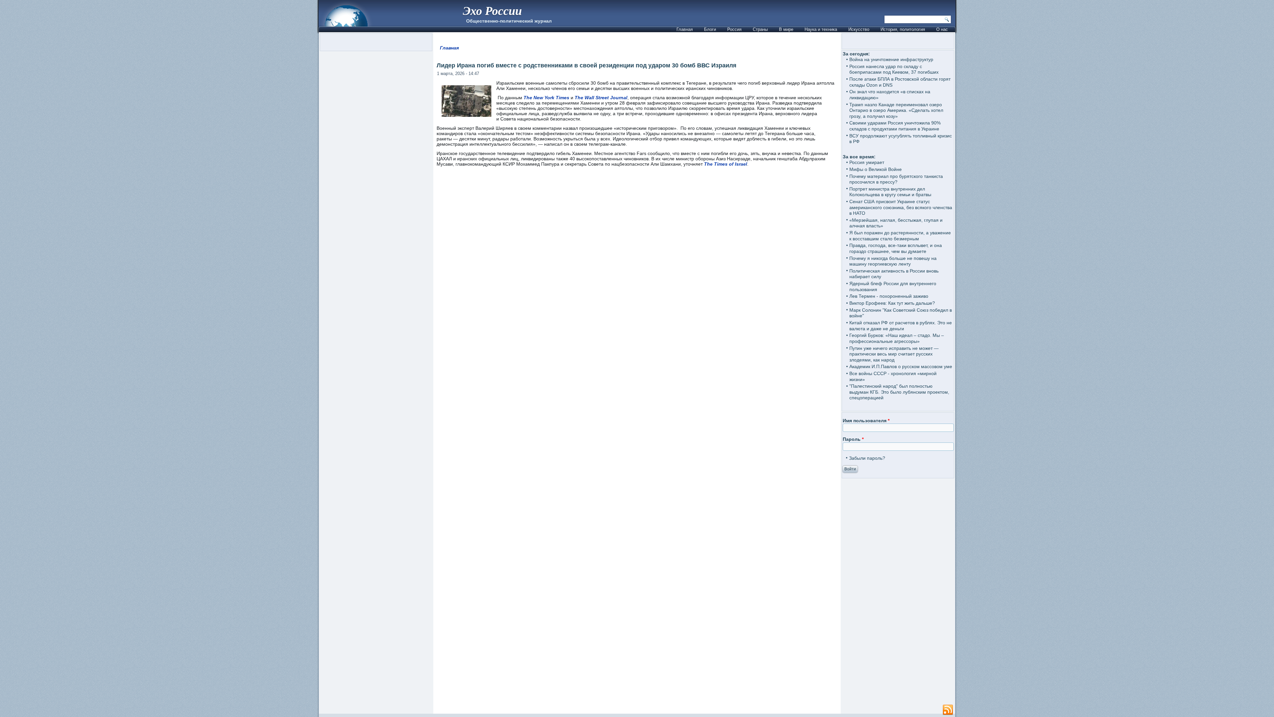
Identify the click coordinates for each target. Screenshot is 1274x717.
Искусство (858, 29)
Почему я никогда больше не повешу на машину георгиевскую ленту (893, 261)
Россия (734, 29)
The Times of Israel (725, 164)
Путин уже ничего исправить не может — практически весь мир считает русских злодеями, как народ (894, 354)
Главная (684, 29)
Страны (760, 29)
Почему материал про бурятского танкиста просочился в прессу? (896, 179)
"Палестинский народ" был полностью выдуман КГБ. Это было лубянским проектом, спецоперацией (899, 391)
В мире (786, 29)
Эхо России (492, 10)
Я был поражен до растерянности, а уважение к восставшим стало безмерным (900, 235)
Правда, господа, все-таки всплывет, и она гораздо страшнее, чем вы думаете (895, 248)
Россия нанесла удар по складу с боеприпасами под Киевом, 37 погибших (894, 69)
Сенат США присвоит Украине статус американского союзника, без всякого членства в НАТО (900, 207)
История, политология (903, 29)
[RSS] (948, 710)
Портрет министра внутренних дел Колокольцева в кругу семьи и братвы (890, 192)
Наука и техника (821, 29)
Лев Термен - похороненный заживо (888, 296)
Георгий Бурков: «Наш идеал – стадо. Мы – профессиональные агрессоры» (896, 338)
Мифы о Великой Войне (875, 169)
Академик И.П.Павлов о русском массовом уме (900, 366)
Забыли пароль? (867, 458)
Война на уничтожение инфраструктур (891, 59)
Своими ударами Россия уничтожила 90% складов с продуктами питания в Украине (895, 125)
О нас (942, 29)
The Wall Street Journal (601, 97)
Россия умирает (866, 162)
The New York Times (546, 97)
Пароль (853, 439)
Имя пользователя (866, 420)
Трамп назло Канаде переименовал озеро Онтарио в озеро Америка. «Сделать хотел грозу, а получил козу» (896, 110)
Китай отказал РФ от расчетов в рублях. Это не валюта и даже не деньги (900, 325)
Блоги (710, 29)
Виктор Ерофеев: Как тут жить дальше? (892, 303)
